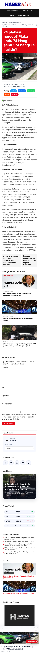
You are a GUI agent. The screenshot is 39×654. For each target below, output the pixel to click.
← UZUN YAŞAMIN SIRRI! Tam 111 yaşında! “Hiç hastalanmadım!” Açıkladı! (10, 260)
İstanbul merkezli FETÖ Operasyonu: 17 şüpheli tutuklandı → (29, 260)
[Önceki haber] (28, 477)
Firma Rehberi (27, 11)
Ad (3, 387)
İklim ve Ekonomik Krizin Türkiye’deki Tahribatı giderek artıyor (19, 538)
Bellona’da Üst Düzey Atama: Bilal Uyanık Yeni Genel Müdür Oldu (19, 552)
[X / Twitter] (11, 462)
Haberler (4, 22)
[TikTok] (28, 462)
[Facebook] (5, 462)
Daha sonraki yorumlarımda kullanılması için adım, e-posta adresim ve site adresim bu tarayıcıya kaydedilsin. (19, 417)
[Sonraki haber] (32, 477)
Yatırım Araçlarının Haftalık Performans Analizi (19, 541)
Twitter (14, 91)
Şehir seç (8, 444)
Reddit (7, 94)
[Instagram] (17, 462)
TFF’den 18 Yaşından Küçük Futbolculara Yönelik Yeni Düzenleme (20, 548)
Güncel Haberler (12, 11)
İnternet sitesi (7, 404)
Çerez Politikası (23, 15)
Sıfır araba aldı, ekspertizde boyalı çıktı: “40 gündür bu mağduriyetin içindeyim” (18, 544)
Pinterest (14, 94)
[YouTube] (22, 462)
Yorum (5, 368)
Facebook (22, 91)
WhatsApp (31, 91)
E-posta (5, 395)
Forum (12, 15)
